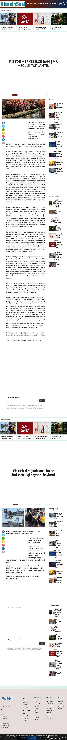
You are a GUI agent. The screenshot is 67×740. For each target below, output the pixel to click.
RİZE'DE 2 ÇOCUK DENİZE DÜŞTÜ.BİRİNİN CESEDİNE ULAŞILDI (58, 244)
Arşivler (27, 710)
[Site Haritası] (2, 709)
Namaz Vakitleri (50, 705)
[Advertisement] (34, 45)
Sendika (37, 717)
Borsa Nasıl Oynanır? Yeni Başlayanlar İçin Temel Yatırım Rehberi (58, 145)
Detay (51, 738)
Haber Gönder (4, 727)
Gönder (42, 400)
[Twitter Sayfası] (4, 706)
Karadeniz (33, 3)
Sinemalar (49, 712)
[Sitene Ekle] (5, 709)
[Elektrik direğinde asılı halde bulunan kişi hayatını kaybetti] (23, 517)
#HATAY (8, 607)
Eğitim (51, 3)
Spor (55, 3)
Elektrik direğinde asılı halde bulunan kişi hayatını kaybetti (58, 126)
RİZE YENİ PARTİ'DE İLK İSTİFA (57, 212)
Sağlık (36, 714)
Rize (27, 3)
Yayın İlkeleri (4, 716)
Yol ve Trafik (49, 703)
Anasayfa (3, 10)
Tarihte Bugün (50, 710)
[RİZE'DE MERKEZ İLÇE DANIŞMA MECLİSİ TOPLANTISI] (23, 108)
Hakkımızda (4, 715)
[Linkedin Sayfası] (13, 706)
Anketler (60, 703)
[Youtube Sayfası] (10, 706)
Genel (8, 419)
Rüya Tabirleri (61, 706)
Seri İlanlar (49, 714)
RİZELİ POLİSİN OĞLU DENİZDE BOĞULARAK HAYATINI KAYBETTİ (58, 203)
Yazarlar (27, 707)
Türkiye (40, 3)
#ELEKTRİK (15, 607)
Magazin (37, 715)
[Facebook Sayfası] (2, 706)
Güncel (36, 719)
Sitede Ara (60, 701)
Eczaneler (48, 706)
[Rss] (16, 706)
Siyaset (45, 3)
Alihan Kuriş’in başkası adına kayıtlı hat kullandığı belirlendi (58, 116)
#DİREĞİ (21, 607)
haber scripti (3, 738)
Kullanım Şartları (5, 723)
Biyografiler (61, 705)
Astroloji (60, 708)
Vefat (36, 712)
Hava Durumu (49, 701)
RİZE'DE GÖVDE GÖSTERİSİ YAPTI (58, 264)
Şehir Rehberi (49, 715)
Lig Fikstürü (49, 708)
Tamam (58, 738)
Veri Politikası (4, 718)
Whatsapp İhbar (5, 725)
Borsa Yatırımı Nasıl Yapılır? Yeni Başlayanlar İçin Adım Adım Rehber (58, 155)
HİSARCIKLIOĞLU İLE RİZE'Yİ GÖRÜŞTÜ (58, 235)
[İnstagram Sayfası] (7, 706)
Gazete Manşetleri (49, 718)
